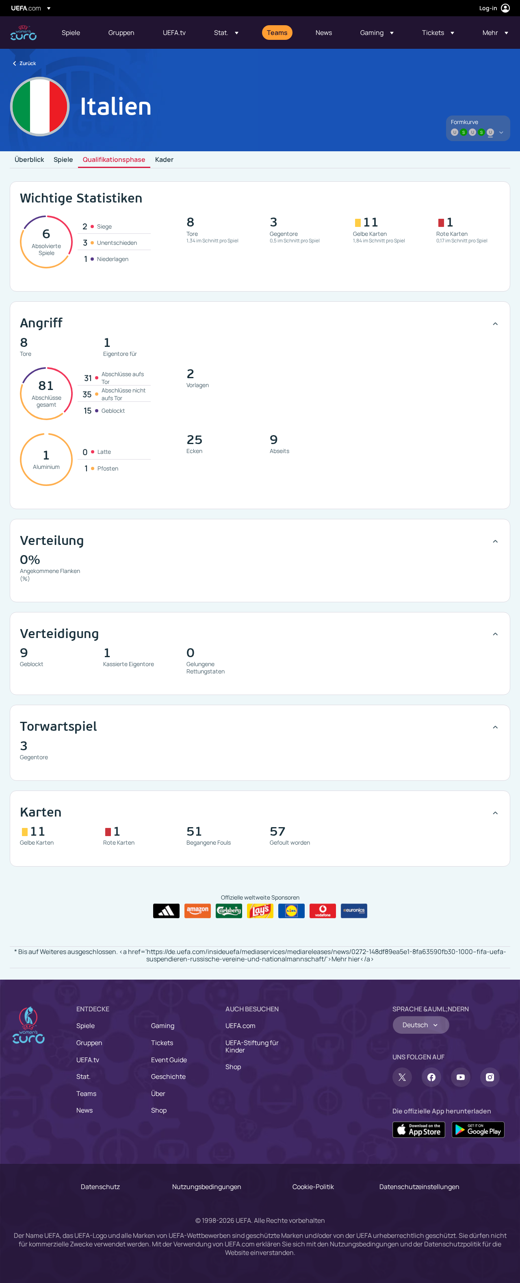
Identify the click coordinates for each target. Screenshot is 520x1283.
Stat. (83, 1076)
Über (158, 1093)
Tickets (162, 1042)
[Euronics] (354, 911)
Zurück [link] (28, 63)
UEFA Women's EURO (23, 33)
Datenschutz (100, 1186)
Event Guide (169, 1059)
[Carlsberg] (229, 911)
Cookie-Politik (313, 1186)
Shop (159, 1110)
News (84, 1110)
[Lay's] (260, 911)
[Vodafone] (323, 911)
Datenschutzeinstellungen (419, 1186)
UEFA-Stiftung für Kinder (252, 1046)
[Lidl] (291, 911)
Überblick (29, 159)
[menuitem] (74, 32)
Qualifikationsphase (114, 159)
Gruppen (89, 1042)
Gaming (162, 1025)
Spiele (63, 159)
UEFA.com (240, 1025)
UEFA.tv (87, 1059)
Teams (86, 1093)
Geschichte (168, 1076)
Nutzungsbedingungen (206, 1186)
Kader (164, 159)
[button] (226, 32)
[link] (70, 32)
